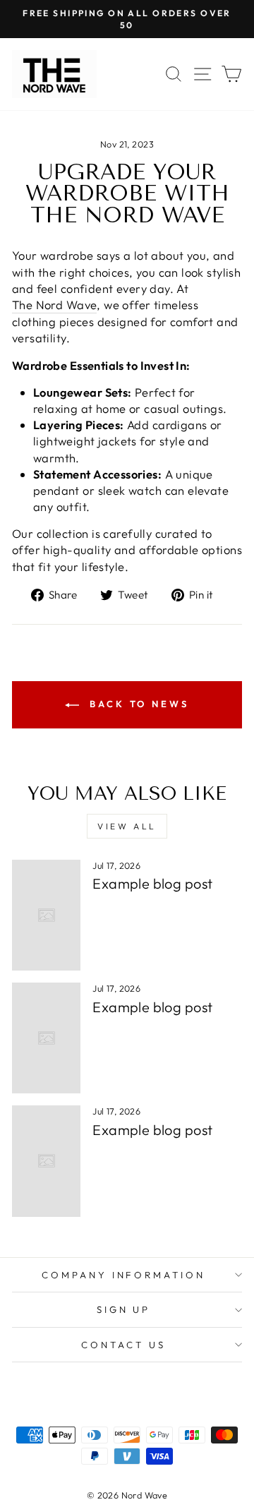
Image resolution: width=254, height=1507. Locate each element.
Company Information (124, 1274)
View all (127, 826)
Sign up (124, 1309)
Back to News (137, 703)
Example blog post (152, 883)
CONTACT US (123, 1344)
